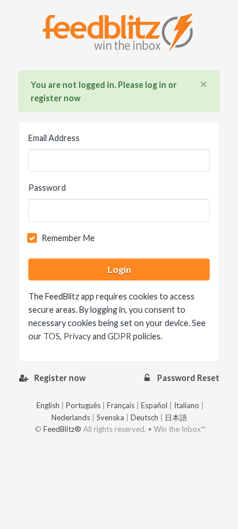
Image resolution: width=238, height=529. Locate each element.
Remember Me (68, 238)
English (48, 405)
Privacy (77, 336)
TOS (51, 336)
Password (47, 188)
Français (121, 405)
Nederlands (70, 417)
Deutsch (144, 417)
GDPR (119, 336)
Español (154, 405)
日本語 (176, 417)
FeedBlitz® (62, 429)
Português (83, 405)
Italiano (186, 405)
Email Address (54, 138)
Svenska (110, 417)
